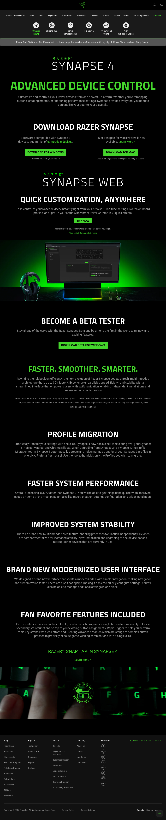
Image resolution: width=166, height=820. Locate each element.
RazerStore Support (61, 760)
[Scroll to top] (159, 813)
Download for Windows (45, 152)
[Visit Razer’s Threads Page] (103, 757)
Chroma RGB (33, 751)
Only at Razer (9, 779)
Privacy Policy (68, 810)
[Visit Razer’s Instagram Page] (103, 751)
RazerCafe (8, 751)
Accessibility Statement (63, 787)
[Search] (154, 5)
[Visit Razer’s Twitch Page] (103, 778)
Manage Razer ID (60, 771)
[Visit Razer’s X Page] (103, 762)
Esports (31, 762)
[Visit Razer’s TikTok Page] (103, 773)
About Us (81, 746)
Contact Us (82, 762)
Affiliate (7, 790)
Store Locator (10, 757)
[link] (82, 4)
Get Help (56, 746)
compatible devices (59, 141)
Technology (33, 746)
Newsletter (8, 796)
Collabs (31, 768)
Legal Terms (50, 810)
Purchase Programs (12, 762)
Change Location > (154, 810)
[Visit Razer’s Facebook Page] (103, 746)
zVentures (81, 757)
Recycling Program (61, 782)
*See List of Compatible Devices (83, 233)
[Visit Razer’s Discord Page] (103, 783)
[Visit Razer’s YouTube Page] (103, 767)
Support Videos (59, 776)
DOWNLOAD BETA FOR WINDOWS (83, 345)
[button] (4, 5)
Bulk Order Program (12, 768)
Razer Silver (9, 785)
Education (8, 773)
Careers (80, 751)
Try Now (83, 220)
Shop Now (142, 42)
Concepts (32, 757)
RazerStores (9, 746)
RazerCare (57, 765)
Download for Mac (120, 152)
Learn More (127, 141)
